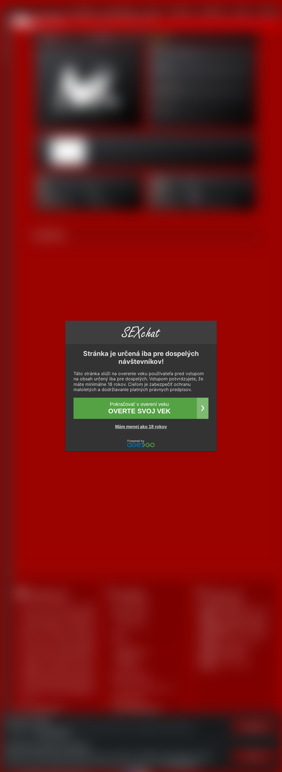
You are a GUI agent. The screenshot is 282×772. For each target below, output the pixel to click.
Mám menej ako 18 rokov (141, 426)
